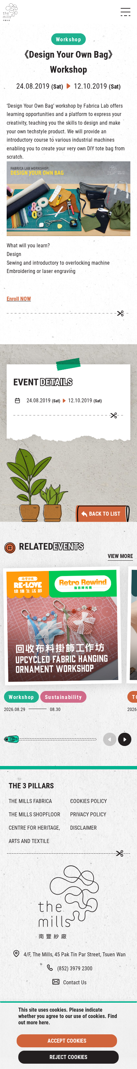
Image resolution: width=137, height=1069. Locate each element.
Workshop (21, 697)
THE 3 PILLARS (31, 786)
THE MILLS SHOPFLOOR (34, 814)
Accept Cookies (67, 1041)
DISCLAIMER (83, 828)
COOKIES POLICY (88, 801)
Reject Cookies (68, 1057)
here (44, 1022)
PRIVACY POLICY (88, 814)
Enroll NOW (19, 299)
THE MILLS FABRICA (30, 801)
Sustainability (63, 697)
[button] (124, 739)
